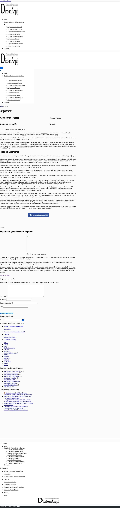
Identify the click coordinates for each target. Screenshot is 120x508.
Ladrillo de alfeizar (10, 339)
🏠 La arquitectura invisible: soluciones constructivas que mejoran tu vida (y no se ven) (18, 393)
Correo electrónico (6, 303)
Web (1, 306)
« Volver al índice (5, 275)
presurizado (69, 257)
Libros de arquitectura (14, 46)
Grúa (5, 346)
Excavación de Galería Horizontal (14, 332)
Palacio (6, 343)
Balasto (6, 492)
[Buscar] (23, 320)
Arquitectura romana (14, 41)
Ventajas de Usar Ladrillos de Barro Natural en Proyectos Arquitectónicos (17, 397)
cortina (5, 148)
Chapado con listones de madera (14, 487)
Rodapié (6, 356)
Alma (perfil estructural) (11, 353)
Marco (6, 365)
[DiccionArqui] (14, 15)
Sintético (6, 360)
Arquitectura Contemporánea (16, 31)
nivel (26, 162)
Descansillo (7, 329)
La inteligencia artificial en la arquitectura (16, 410)
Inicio (5, 19)
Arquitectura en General (15, 27)
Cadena (6, 344)
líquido (63, 257)
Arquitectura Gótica (13, 39)
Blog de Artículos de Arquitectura (14, 448)
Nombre (3, 299)
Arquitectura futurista (14, 34)
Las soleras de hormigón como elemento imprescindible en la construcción (16, 407)
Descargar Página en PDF (39, 215)
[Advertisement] (38, 221)
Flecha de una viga (9, 348)
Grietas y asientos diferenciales (13, 326)
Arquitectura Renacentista (15, 44)
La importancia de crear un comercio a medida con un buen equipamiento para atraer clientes (17, 400)
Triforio (6, 334)
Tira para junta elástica (11, 490)
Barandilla (7, 351)
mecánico (44, 133)
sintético (53, 187)
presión (24, 134)
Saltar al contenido (5, 1)
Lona (5, 495)
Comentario (4, 296)
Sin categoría (7, 386)
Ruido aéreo (7, 361)
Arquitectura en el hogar (15, 29)
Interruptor (7, 358)
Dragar (6, 363)
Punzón (6, 354)
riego (56, 134)
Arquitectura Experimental (15, 36)
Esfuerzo (6, 349)
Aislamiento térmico (10, 337)
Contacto (6, 48)
